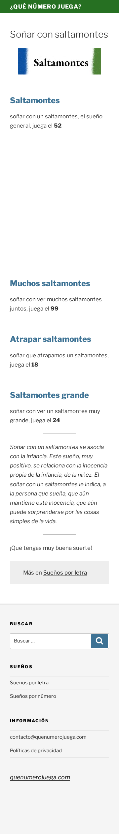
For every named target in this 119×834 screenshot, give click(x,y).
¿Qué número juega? (46, 6)
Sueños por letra (65, 572)
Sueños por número (33, 696)
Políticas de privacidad (36, 751)
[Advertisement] (59, 198)
